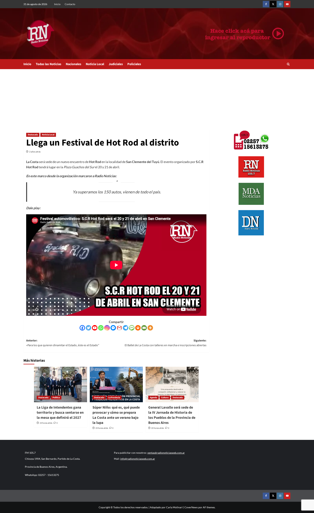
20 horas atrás (157, 428)
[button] (288, 64)
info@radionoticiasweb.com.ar (137, 458)
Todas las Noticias (48, 64)
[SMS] (131, 328)
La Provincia (114, 397)
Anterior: (62, 343)
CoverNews (191, 507)
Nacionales (73, 64)
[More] (150, 328)
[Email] (144, 328)
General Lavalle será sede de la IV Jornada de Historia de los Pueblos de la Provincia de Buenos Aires (171, 415)
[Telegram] (125, 328)
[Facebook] (82, 328)
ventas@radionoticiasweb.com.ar (166, 452)
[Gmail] (119, 328)
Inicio (57, 4)
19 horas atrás (46, 423)
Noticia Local (95, 64)
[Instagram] (107, 328)
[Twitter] (88, 328)
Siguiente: (165, 343)
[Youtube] (94, 328)
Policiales (134, 64)
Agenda (153, 397)
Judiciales (116, 64)
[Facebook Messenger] (113, 328)
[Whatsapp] (101, 328)
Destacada (33, 134)
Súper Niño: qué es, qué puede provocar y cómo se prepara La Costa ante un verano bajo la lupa (116, 415)
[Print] (138, 328)
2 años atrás (35, 151)
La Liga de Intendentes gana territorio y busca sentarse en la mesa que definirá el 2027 (60, 412)
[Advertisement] (157, 96)
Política (56, 397)
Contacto (70, 4)
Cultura (164, 397)
